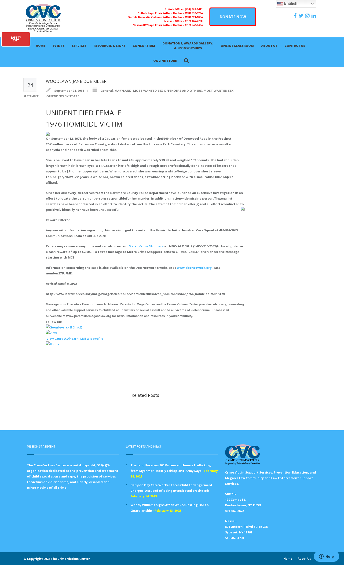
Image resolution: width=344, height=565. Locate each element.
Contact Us (295, 46)
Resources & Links (109, 46)
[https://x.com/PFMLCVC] (301, 15)
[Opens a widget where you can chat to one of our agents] (326, 557)
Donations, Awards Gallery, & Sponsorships (187, 45)
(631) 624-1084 (193, 17)
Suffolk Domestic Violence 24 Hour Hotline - (156, 17)
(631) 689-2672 (193, 9)
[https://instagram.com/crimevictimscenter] (308, 15)
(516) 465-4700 (193, 21)
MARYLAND (123, 90)
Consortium (144, 46)
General (106, 90)
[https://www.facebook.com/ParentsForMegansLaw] (296, 15)
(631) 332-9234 (193, 13)
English (290, 3)
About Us (269, 46)
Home (40, 46)
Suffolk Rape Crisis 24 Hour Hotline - (161, 13)
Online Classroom (237, 46)
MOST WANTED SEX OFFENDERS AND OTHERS (167, 90)
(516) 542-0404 (193, 25)
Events (59, 46)
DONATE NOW (233, 16)
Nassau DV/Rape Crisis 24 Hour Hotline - (159, 25)
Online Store (165, 60)
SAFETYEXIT (16, 39)
